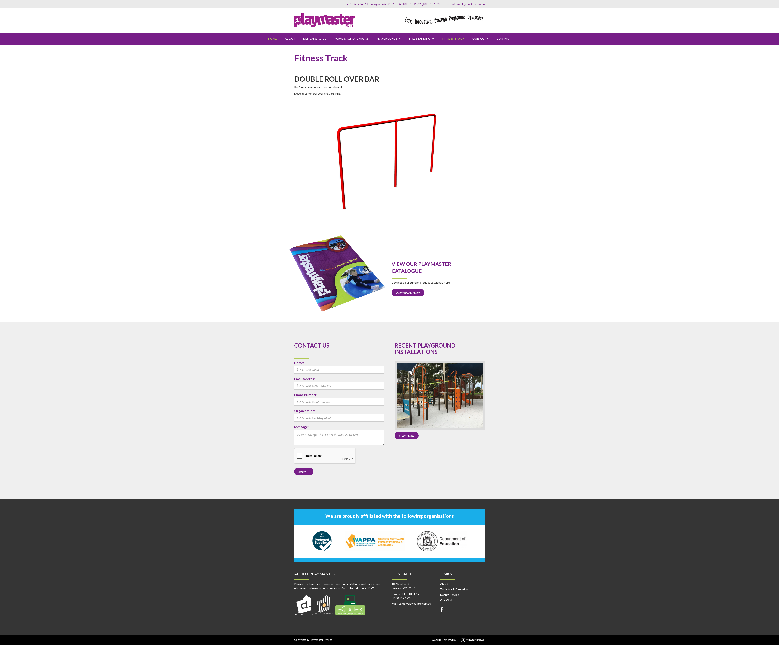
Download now (408, 292)
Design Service (314, 38)
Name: (299, 363)
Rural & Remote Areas (351, 38)
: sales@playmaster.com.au (411, 603)
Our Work (480, 38)
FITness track (453, 38)
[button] (388, 38)
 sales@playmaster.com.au (466, 4)
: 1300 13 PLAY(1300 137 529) (405, 596)
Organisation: (304, 411)
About (444, 584)
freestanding (419, 38)
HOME (272, 38)
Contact (504, 38)
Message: (301, 427)
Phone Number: (305, 395)
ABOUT (290, 38)
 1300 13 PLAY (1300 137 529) (420, 4)
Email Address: (305, 379)
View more (406, 435)
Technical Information (454, 589)
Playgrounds (386, 38)
